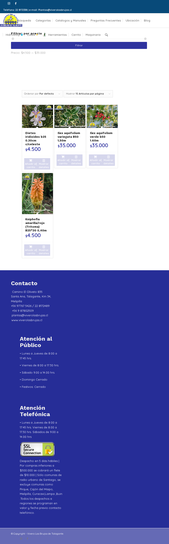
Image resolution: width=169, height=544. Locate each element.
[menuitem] (9, 20)
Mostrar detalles (44, 165)
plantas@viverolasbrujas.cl (30, 315)
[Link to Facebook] (15, 3)
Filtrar (79, 45)
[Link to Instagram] (9, 3)
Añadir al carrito (31, 165)
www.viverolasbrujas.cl (26, 320)
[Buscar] (106, 35)
